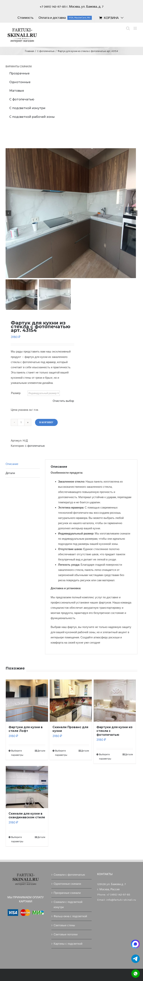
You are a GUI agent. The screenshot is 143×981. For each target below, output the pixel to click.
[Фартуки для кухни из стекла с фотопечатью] (115, 701)
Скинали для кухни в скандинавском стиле (27, 815)
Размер (15, 393)
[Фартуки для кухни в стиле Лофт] (27, 701)
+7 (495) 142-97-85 (53, 6)
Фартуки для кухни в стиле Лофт (26, 729)
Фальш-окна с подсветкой (70, 916)
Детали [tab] (10, 473)
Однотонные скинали (67, 883)
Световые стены (64, 925)
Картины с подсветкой (68, 943)
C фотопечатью (35, 445)
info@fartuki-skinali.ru (121, 899)
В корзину (46, 422)
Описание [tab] (12, 464)
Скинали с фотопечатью (69, 874)
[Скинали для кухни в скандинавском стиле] (27, 787)
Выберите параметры (17, 752)
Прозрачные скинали (67, 893)
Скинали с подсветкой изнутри (68, 904)
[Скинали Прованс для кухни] (71, 701)
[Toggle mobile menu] (135, 28)
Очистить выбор (63, 401)
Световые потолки (65, 934)
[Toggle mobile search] (128, 28)
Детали (41, 750)
